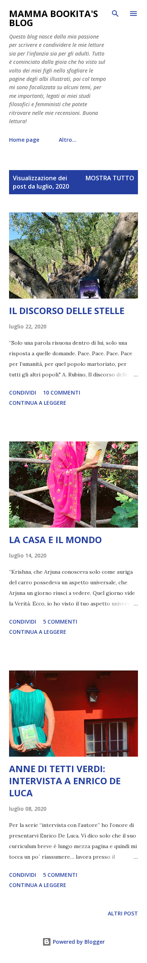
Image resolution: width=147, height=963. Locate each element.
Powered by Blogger (78, 941)
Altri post (123, 913)
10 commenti (61, 392)
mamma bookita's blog (53, 18)
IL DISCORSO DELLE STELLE (66, 310)
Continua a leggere (37, 402)
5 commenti (60, 621)
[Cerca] (115, 13)
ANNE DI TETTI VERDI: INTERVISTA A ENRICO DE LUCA (65, 780)
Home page (24, 139)
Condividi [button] (22, 392)
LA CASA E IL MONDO (55, 539)
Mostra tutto (110, 178)
